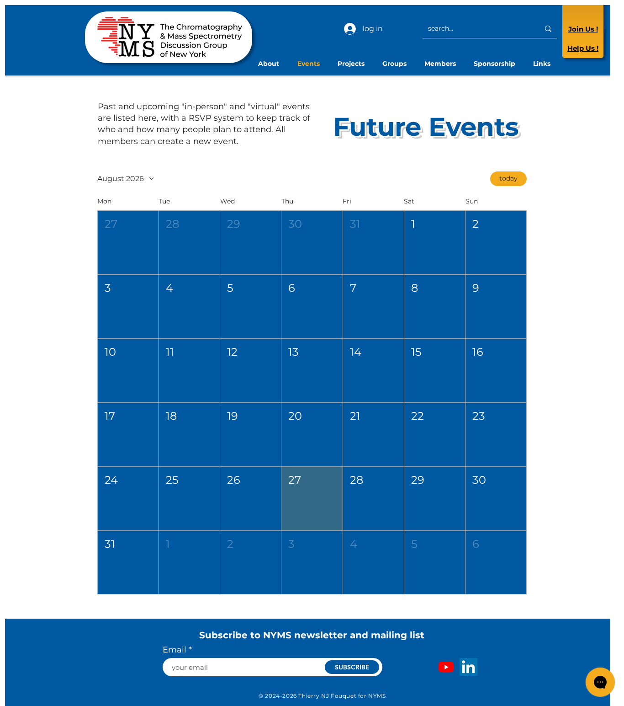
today (508, 178)
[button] (128, 242)
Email (174, 650)
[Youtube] (446, 667)
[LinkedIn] (468, 667)
